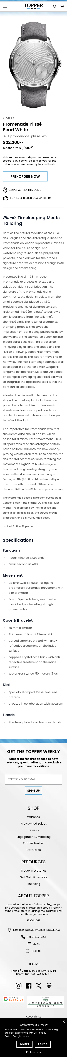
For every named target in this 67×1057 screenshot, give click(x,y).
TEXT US (36, 951)
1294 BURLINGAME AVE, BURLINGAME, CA (36, 930)
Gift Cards (33, 850)
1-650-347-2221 (36, 937)
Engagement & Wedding (33, 837)
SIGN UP (33, 790)
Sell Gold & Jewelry (33, 877)
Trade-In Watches (33, 871)
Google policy (21, 1036)
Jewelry (33, 830)
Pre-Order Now (25, 176)
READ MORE (33, 920)
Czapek (8, 118)
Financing (33, 884)
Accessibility (33, 1016)
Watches (33, 817)
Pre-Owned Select (34, 824)
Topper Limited (33, 843)
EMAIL (36, 944)
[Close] (64, 1021)
